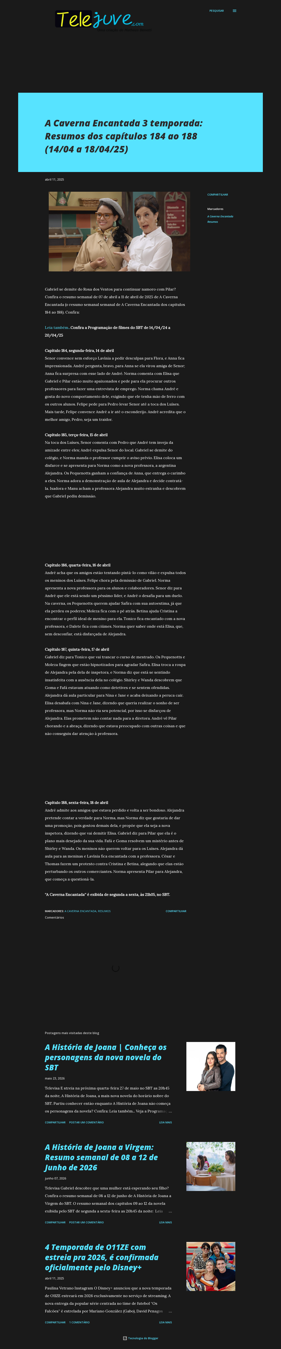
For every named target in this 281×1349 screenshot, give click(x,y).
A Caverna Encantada (220, 216)
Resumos (212, 222)
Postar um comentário (86, 1122)
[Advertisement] (133, 66)
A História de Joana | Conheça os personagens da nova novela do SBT (106, 1057)
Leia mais (165, 1122)
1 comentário (79, 1322)
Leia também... (58, 327)
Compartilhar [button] (217, 194)
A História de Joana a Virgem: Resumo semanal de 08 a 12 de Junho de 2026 (101, 1157)
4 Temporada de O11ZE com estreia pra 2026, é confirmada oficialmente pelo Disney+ (101, 1257)
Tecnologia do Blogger (142, 1338)
